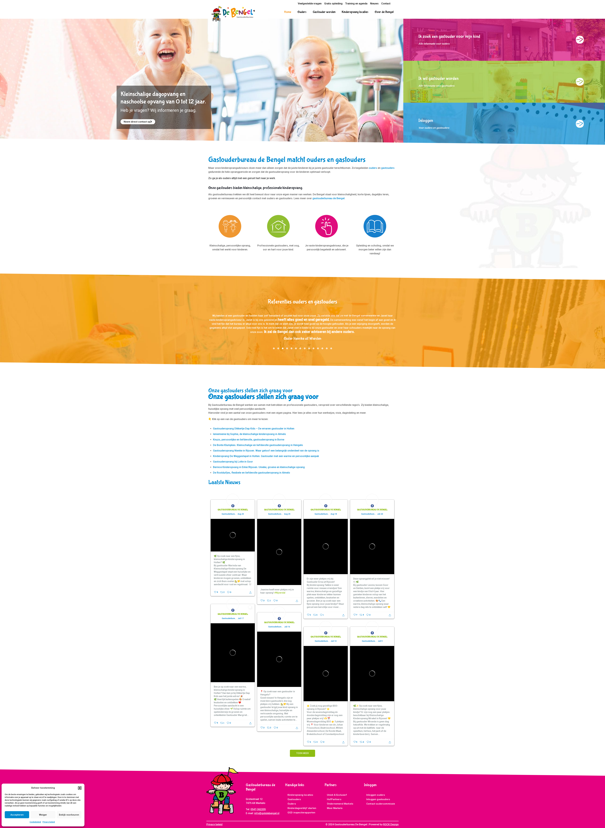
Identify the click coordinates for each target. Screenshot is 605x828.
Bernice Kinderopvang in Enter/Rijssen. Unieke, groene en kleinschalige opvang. (259, 467)
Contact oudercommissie (380, 804)
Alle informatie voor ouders (433, 43)
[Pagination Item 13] (327, 349)
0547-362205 (258, 810)
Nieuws (374, 3)
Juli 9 (380, 642)
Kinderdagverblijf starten (302, 809)
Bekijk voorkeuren (69, 814)
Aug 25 (241, 515)
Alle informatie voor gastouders (436, 85)
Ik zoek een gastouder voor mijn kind (449, 36)
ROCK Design (391, 825)
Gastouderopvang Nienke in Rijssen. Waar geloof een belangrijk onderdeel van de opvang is (266, 451)
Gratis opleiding (333, 3)
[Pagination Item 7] (300, 349)
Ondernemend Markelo (340, 804)
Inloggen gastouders (378, 800)
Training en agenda (356, 3)
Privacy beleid (49, 822)
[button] (79, 788)
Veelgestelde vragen (310, 3)
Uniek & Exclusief (337, 795)
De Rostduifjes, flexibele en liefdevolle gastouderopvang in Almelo (251, 473)
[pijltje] (580, 40)
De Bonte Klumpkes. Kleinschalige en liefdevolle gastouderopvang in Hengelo (258, 445)
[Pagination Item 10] (313, 349)
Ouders (292, 804)
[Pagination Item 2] (278, 349)
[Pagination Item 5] (291, 349)
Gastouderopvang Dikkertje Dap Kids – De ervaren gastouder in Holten (253, 429)
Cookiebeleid (35, 822)
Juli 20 (380, 515)
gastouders (388, 167)
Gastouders (294, 800)
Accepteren (17, 814)
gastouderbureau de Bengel (328, 198)
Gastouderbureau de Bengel (233, 510)
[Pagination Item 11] (318, 349)
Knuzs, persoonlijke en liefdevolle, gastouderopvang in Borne (248, 440)
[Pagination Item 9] (309, 349)
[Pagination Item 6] (296, 349)
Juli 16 (287, 627)
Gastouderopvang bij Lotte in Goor (233, 462)
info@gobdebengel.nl (266, 814)
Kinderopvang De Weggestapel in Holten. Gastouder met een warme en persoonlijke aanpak (266, 456)
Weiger (43, 814)
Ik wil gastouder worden (438, 78)
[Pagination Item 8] (304, 349)
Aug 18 (334, 515)
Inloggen (425, 120)
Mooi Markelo (335, 809)
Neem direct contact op (137, 121)
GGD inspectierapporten (301, 813)
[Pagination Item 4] (287, 349)
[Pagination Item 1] (274, 349)
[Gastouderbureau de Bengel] (233, 13)
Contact (385, 3)
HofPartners (334, 800)
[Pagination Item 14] (331, 349)
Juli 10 (334, 642)
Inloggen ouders (375, 795)
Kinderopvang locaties (300, 795)
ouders (373, 167)
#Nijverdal (279, 593)
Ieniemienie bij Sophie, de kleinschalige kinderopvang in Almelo (249, 434)
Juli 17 (241, 619)
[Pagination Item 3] (282, 349)
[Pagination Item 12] (322, 349)
